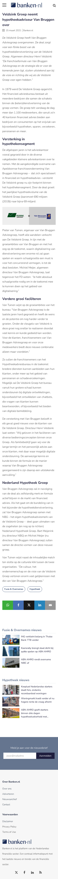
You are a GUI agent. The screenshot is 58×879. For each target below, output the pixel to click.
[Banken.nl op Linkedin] (32, 872)
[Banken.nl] (33, 3)
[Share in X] (29, 605)
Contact (6, 804)
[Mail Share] (50, 605)
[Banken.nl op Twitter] (16, 872)
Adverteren (8, 793)
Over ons (6, 788)
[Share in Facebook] (18, 605)
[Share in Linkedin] (39, 605)
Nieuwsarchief (9, 799)
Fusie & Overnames (13, 589)
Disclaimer (7, 821)
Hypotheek (35, 589)
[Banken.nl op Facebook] (24, 872)
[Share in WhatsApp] (7, 605)
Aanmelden (45, 755)
